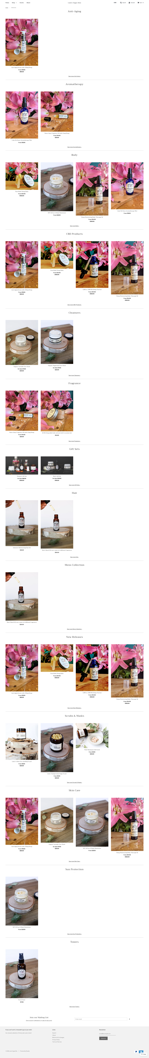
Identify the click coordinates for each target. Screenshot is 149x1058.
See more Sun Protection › (74, 934)
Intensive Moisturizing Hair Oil (22, 548)
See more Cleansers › (74, 375)
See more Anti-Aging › (74, 76)
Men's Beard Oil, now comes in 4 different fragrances (57, 550)
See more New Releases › (74, 708)
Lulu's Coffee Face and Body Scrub (22, 761)
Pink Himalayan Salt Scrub (92, 750)
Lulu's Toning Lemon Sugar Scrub (56, 774)
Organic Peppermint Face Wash (57, 365)
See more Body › (74, 226)
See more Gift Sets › (74, 485)
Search (54, 1033)
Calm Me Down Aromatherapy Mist (22, 140)
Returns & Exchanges (58, 1037)
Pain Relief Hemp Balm (21, 191)
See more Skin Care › (74, 861)
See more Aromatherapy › (74, 147)
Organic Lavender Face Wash (22, 367)
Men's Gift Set (57, 476)
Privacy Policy (56, 1039)
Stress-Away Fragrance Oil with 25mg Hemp (57, 133)
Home (7, 3)
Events (22, 3)
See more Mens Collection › (74, 629)
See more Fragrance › (74, 441)
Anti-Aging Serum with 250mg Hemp (21, 67)
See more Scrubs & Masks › (74, 782)
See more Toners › (74, 1006)
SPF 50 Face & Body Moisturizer (57, 213)
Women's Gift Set (22, 476)
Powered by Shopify (25, 1051)
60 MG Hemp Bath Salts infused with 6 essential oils (57, 433)
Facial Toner (21, 1000)
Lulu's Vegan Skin (74, 3)
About (28, 3)
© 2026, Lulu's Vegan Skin (11, 1051)
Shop (13, 3)
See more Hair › (74, 557)
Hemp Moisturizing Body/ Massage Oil (92, 217)
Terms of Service (57, 1042)
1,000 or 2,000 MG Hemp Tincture (92, 289)
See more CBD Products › (75, 305)
